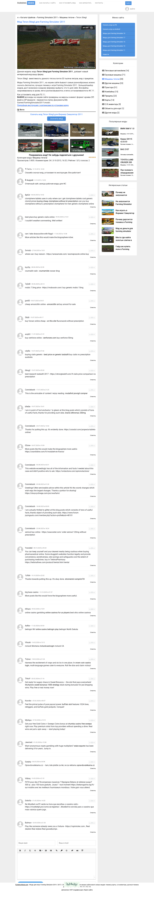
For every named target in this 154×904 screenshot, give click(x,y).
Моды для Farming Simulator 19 (114, 33)
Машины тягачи (40, 158)
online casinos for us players (57, 612)
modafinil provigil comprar (76, 393)
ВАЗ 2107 (124, 149)
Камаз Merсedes (53, 151)
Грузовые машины (113, 75)
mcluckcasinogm (47, 646)
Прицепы (109, 96)
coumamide (44, 271)
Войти (132, 9)
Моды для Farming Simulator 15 (114, 42)
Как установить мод (67, 3)
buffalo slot (67, 704)
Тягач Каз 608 (78, 151)
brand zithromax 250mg (75, 413)
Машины (123, 134)
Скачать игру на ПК (110, 25)
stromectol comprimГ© (75, 579)
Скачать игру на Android (111, 29)
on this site (51, 321)
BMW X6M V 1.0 (127, 128)
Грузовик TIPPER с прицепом (30, 133)
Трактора (109, 87)
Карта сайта (88, 890)
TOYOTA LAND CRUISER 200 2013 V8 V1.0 (126, 162)
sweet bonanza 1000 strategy (46, 685)
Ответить (93, 207)
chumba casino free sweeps (80, 724)
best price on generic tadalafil (56, 354)
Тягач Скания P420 (54, 135)
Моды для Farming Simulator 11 (114, 50)
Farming (25, 3)
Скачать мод (56, 119)
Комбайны (109, 92)
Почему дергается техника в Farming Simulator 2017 (124, 222)
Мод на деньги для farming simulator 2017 (124, 231)
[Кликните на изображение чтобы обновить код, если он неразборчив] (72, 884)
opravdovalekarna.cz (86, 765)
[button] (20, 850)
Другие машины (112, 83)
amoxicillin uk (53, 304)
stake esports (79, 746)
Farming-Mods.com (21, 885)
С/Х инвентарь (111, 104)
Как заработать (85, 3)
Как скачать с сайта (47, 3)
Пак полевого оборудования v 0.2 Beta (126, 173)
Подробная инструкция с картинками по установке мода (43, 105)
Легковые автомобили (115, 70)
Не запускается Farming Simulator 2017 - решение (124, 204)
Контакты (99, 3)
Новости (106, 54)
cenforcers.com (49, 338)
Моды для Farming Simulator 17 (114, 37)
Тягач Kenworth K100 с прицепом (30, 149)
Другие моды (111, 113)
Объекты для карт (113, 108)
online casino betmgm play (47, 629)
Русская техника (125, 144)
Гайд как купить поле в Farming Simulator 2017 (123, 249)
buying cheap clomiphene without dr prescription (57, 201)
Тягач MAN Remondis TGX (82, 133)
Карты (108, 100)
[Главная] (18, 17)
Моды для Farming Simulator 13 (114, 46)
